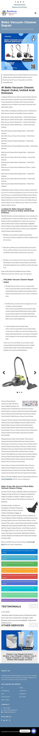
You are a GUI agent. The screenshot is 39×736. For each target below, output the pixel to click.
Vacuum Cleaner (5, 696)
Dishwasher (23, 693)
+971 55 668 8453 (6, 479)
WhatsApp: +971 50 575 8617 (19, 7)
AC (2, 687)
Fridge (21, 687)
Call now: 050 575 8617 (19, 4)
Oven (2, 693)
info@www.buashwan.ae (10, 712)
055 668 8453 (6, 708)
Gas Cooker (23, 696)
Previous (4, 373)
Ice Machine (23, 690)
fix (30, 223)
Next (34, 373)
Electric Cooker (5, 699)
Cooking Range (5, 690)
